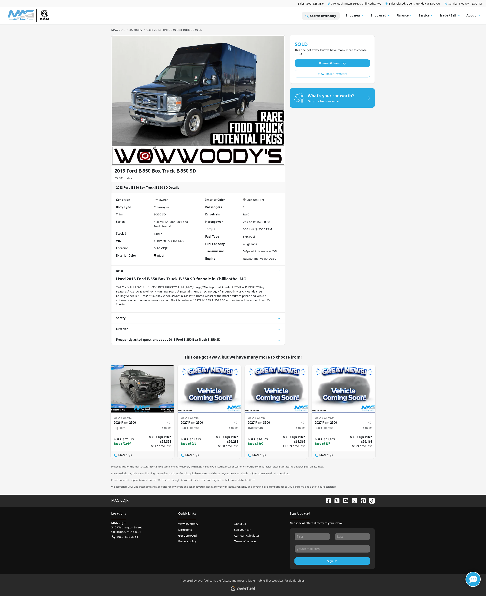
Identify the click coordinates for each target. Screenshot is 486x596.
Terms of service (245, 541)
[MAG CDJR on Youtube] (344, 500)
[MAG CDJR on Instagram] (353, 500)
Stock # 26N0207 (123, 417)
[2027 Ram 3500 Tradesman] (276, 389)
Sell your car (242, 529)
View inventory (188, 524)
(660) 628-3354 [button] (127, 536)
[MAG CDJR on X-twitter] (335, 500)
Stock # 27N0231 (257, 417)
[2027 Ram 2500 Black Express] (209, 389)
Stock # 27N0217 (190, 417)
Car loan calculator (246, 535)
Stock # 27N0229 (324, 417)
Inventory (135, 30)
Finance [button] (403, 15)
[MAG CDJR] (42, 16)
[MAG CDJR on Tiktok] (370, 500)
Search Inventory (323, 16)
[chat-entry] (473, 579)
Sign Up (332, 561)
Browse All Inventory (332, 63)
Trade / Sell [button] (448, 15)
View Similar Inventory (332, 74)
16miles (165, 428)
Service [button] (424, 15)
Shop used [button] (378, 15)
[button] (355, 3)
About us (240, 524)
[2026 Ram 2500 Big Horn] (142, 389)
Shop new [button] (353, 15)
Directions (185, 529)
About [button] (471, 15)
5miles (233, 428)
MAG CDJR (118, 30)
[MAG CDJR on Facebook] (326, 500)
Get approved (187, 535)
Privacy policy (187, 541)
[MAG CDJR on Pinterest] (361, 500)
